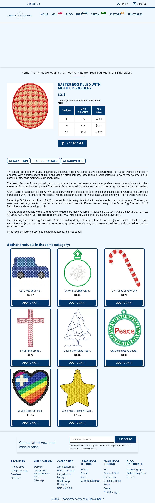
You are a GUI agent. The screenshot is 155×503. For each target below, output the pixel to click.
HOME (44, 14)
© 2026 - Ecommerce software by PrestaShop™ (77, 499)
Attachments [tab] (73, 160)
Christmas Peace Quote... (124, 350)
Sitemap (39, 480)
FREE (79, 14)
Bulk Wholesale (65, 470)
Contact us (33, 3)
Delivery (38, 466)
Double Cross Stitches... (31, 410)
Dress (83, 477)
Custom (15, 478)
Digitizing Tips (135, 469)
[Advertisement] (77, 44)
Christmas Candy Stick (124, 290)
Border (84, 473)
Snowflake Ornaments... (77, 290)
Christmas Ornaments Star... (77, 410)
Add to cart (72, 143)
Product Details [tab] (45, 160)
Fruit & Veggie (112, 492)
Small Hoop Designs (63, 482)
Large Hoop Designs (64, 476)
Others (131, 477)
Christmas (110, 477)
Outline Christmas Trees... (77, 350)
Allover (84, 469)
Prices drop (17, 466)
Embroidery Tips (136, 473)
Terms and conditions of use (41, 473)
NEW (54, 14)
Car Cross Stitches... (30, 290)
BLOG (69, 14)
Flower (107, 488)
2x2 (106, 469)
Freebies (16, 474)
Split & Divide (64, 488)
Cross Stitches (112, 480)
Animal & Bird (111, 473)
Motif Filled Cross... (30, 350)
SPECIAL (96, 14)
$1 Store (115, 14)
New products (19, 470)
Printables (135, 14)
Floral (107, 484)
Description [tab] (18, 160)
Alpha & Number (66, 466)
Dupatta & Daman (90, 480)
